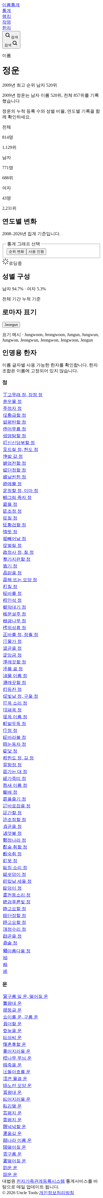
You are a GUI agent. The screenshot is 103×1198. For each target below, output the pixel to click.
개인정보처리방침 (56, 1192)
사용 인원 (36, 251)
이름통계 (11, 4)
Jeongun (11, 325)
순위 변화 (16, 251)
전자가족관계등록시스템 (40, 1181)
